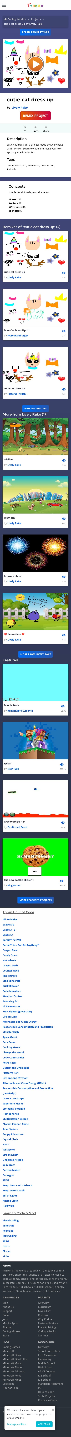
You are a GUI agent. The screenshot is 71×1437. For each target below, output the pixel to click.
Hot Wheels (9, 960)
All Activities (10, 919)
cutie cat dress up (14, 272)
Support (7, 1311)
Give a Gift (44, 1311)
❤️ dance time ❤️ (14, 634)
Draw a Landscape (13, 1098)
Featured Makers (48, 1323)
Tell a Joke (9, 1149)
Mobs (6, 1256)
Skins (6, 1241)
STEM (6, 1180)
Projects (36, 19)
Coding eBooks (11, 1331)
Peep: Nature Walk (14, 1190)
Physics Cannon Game (16, 1124)
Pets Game (9, 1042)
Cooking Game (11, 1047)
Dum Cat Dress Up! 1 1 (17, 330)
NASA (6, 1144)
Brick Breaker (11, 986)
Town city (9, 517)
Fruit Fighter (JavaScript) (17, 1011)
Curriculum (44, 1306)
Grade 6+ (8, 934)
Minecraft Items (12, 1375)
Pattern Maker (11, 1170)
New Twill (13, 768)
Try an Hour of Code (18, 912)
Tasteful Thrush (16, 393)
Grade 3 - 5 (9, 929)
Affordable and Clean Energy (20, 1021)
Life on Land (10, 1016)
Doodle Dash (11, 705)
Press (6, 1315)
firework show (12, 576)
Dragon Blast (10, 950)
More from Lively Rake (35, 654)
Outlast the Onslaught (16, 1067)
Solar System (10, 1129)
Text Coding (10, 1235)
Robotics (8, 1230)
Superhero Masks (13, 1103)
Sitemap (7, 1327)
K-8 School (44, 1379)
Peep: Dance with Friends (18, 1185)
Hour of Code (10, 1387)
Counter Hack (11, 970)
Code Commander (13, 1057)
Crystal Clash (10, 1139)
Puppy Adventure (13, 1134)
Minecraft (8, 1225)
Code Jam (8, 1383)
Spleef (7, 763)
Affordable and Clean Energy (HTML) (24, 1083)
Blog (5, 1302)
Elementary (45, 1359)
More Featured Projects (35, 900)
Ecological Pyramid (14, 1108)
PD (40, 1387)
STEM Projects (46, 1396)
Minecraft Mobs (12, 1363)
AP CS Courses (46, 1371)
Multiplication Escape (15, 1118)
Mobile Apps (10, 1323)
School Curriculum (49, 1351)
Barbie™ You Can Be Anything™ (21, 945)
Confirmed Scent (17, 827)
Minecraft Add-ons (14, 1371)
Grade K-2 (8, 924)
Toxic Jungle (10, 975)
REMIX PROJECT (35, 116)
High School (45, 1367)
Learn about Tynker (35, 32)
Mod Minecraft (11, 980)
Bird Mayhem (10, 1154)
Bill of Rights (10, 1195)
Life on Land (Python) (15, 1078)
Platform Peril (11, 1072)
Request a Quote (48, 1400)
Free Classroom (47, 1355)
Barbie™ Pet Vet (12, 940)
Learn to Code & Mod (19, 1213)
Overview (43, 1302)
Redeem (43, 1315)
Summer (43, 1335)
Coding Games (11, 1347)
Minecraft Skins (12, 1355)
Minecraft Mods (12, 1379)
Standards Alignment (50, 1383)
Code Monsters (12, 991)
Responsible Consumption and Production (28, 1026)
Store (6, 1335)
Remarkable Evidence (20, 710)
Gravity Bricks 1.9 (14, 821)
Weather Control (12, 996)
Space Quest (10, 1037)
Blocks (6, 1251)
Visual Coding (11, 1220)
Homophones (11, 1113)
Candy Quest (10, 955)
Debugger (8, 1175)
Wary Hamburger (17, 335)
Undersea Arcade (13, 1159)
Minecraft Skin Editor (15, 1359)
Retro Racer (9, 1062)
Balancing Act (11, 1001)
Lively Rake (20, 107)
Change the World (13, 1052)
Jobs (5, 1319)
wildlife (8, 459)
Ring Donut (14, 885)
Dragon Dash (10, 965)
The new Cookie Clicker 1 (19, 880)
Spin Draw (9, 1165)
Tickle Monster (11, 1006)
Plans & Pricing (47, 1327)
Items (6, 1246)
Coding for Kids (17, 19)
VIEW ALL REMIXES (35, 408)
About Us (8, 1306)
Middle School (46, 1363)
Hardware (8, 1205)
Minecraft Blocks (12, 1367)
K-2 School (44, 1375)
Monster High (11, 1032)
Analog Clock (10, 1200)
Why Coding (45, 1319)
